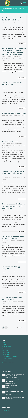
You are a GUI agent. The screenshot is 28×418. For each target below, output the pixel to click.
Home (3, 348)
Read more (21, 43)
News (11, 22)
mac (5, 23)
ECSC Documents (6, 346)
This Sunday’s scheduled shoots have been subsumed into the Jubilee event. (13, 206)
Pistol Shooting (5, 352)
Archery (4, 344)
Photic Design (5, 410)
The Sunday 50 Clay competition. (14, 113)
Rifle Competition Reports (11, 58)
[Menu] (24, 3)
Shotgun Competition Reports (18, 22)
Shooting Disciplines (7, 358)
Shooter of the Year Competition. (10, 356)
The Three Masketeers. (10, 141)
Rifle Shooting (5, 354)
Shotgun (4, 360)
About (3, 342)
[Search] (20, 3)
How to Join (5, 350)
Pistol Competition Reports (19, 175)
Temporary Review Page (8, 362)
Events (10, 56)
